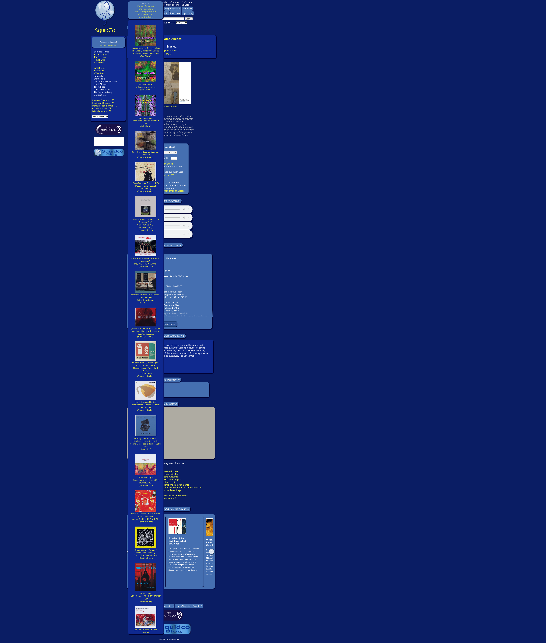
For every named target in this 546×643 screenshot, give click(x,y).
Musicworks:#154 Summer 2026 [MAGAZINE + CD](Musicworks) (146, 597)
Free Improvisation (169, 474)
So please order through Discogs (168, 190)
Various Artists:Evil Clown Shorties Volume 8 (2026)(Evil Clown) (146, 122)
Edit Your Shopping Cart (108, 45)
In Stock (168, 163)
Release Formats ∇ (103, 100)
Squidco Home (101, 51)
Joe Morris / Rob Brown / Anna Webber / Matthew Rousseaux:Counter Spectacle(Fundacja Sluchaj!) (146, 332)
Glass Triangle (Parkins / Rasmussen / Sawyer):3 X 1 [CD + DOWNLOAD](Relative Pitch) (146, 554)
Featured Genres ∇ (103, 103)
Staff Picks (99, 78)
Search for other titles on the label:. (169, 497)
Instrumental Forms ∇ (104, 105)
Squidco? (187, 8)
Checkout (99, 62)
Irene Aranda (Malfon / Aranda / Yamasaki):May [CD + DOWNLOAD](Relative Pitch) (145, 262)
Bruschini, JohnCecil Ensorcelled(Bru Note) (177, 541)
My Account (100, 57)
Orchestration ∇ (101, 108)
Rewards (98, 76)
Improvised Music (169, 471)
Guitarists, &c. (169, 482)
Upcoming (188, 13)
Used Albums (100, 84)
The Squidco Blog (103, 92)
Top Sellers (99, 86)
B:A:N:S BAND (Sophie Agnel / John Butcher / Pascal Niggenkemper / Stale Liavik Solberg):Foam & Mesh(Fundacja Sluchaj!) (146, 369)
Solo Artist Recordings (169, 490)
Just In (165, 13)
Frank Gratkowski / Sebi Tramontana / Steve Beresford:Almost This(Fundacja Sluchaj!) (146, 406)
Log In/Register (173, 8)
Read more (169, 324)
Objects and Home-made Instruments (169, 484)
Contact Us (99, 95)
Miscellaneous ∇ (101, 111)
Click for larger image (169, 106)
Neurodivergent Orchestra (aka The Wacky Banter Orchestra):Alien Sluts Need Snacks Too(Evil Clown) (146, 52)
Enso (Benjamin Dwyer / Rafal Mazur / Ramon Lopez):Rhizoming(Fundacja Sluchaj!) (146, 187)
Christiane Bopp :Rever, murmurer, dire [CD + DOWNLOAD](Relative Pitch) (146, 481)
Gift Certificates (102, 89)
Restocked (175, 13)
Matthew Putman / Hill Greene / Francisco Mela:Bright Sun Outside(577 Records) (145, 298)
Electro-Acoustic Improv (169, 479)
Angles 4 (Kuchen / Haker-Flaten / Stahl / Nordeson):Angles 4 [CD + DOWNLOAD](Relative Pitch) (146, 517)
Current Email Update (105, 81)
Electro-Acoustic (169, 476)
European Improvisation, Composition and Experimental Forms (169, 487)
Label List (99, 70)
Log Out (100, 59)
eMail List (99, 73)
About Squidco (101, 54)
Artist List (99, 68)
